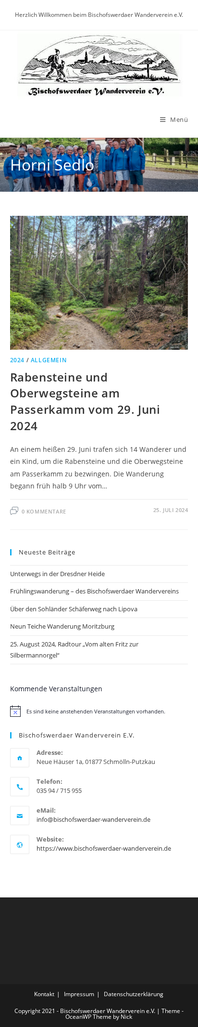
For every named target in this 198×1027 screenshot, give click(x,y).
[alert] (99, 711)
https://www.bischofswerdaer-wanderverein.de (104, 848)
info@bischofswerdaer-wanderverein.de (93, 819)
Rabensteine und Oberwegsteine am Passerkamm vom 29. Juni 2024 (85, 401)
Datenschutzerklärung (133, 994)
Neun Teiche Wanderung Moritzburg (62, 626)
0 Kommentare (44, 511)
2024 (17, 360)
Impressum (79, 994)
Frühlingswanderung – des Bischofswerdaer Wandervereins (94, 591)
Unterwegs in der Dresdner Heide (57, 573)
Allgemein (48, 360)
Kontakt (44, 994)
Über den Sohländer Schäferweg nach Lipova (73, 609)
